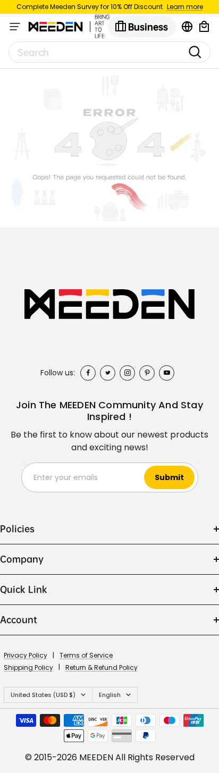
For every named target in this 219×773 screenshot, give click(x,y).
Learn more (185, 6)
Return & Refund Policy (101, 667)
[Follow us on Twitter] (107, 373)
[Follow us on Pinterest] (147, 373)
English (110, 695)
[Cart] (204, 26)
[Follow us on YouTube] (166, 373)
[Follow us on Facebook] (88, 373)
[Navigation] (15, 26)
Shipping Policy (28, 667)
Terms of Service (86, 655)
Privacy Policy (25, 655)
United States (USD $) (43, 695)
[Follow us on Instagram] (127, 373)
